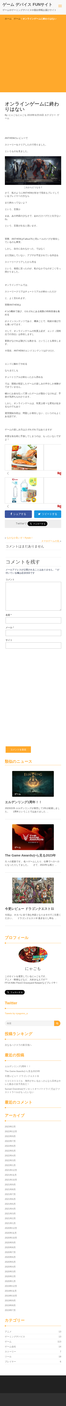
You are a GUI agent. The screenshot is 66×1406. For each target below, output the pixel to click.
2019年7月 (10, 1310)
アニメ (8, 1331)
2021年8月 (10, 1189)
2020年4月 (10, 1266)
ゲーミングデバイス (15, 1336)
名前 (9, 615)
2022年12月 (11, 1131)
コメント (10, 579)
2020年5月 (10, 1262)
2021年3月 (10, 1213)
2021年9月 (10, 1184)
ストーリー (10, 1351)
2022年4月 (10, 1155)
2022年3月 (10, 1160)
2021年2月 (10, 1218)
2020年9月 (10, 1242)
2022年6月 (10, 1146)
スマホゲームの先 (50, 541)
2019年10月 (11, 1295)
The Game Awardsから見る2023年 (30, 855)
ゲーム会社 (10, 1346)
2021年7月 (10, 1194)
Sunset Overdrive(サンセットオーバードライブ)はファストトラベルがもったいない (32, 1090)
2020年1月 (10, 1281)
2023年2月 (10, 1126)
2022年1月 (10, 1165)
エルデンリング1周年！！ (23, 802)
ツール (8, 1356)
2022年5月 (10, 1150)
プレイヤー (10, 1361)
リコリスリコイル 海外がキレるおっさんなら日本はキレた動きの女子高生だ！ (33, 1082)
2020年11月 (11, 1233)
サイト (9, 640)
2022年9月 (10, 1136)
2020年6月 (10, 1257)
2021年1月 (10, 1223)
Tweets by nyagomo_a (16, 1013)
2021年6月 (10, 1199)
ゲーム (17, 18)
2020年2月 (10, 1276)
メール (10, 627)
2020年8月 (10, 1247)
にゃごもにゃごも (18, 115)
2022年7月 (10, 1141)
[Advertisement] (33, 55)
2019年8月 (10, 1305)
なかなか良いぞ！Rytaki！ (20, 537)
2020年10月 (11, 1237)
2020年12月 (11, 1228)
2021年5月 (10, 1204)
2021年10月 (11, 1179)
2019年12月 (11, 1286)
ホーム (8, 18)
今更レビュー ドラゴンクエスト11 (29, 908)
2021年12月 (11, 1170)
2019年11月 (11, 1291)
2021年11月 (11, 1175)
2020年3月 (10, 1271)
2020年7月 (10, 1252)
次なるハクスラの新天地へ (18, 1045)
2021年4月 (10, 1208)
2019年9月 (10, 1300)
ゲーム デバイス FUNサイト (28, 4)
